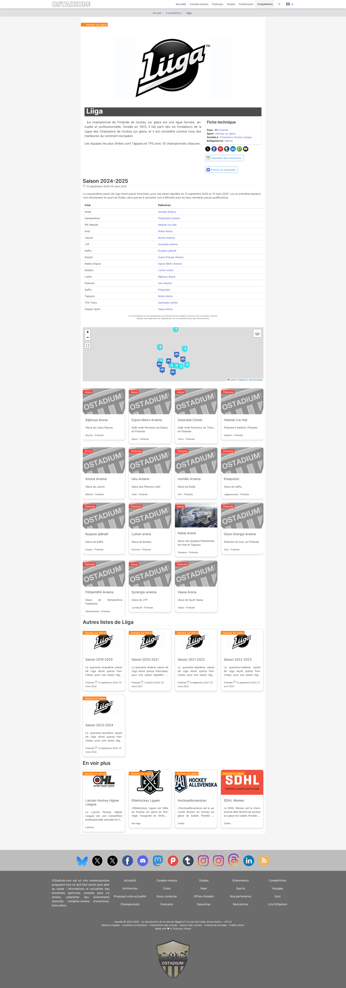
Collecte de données (216, 925)
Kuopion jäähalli (167, 250)
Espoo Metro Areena (170, 263)
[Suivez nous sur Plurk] (173, 865)
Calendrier (204, 904)
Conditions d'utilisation (134, 925)
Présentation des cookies (163, 925)
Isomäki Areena (167, 211)
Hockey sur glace (226, 133)
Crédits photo (236, 925)
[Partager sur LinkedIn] (233, 150)
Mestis (229, 140)
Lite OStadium (277, 904)
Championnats (130, 904)
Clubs (167, 888)
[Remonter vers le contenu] (173, 978)
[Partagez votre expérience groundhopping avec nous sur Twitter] (97, 865)
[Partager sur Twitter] (208, 150)
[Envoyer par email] (245, 150)
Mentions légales (111, 925)
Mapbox (242, 379)
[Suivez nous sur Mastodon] (158, 865)
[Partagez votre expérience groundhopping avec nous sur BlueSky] (82, 865)
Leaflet (232, 379)
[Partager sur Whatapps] (240, 150)
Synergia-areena (168, 244)
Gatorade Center (168, 302)
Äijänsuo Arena (166, 276)
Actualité (181, 4)
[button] (159, 364)
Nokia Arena (165, 231)
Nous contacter (167, 896)
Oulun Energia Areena (170, 256)
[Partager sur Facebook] (214, 150)
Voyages (277, 888)
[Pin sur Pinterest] (221, 150)
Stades (231, 4)
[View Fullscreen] (87, 345)
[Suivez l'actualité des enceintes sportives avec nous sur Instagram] (219, 865)
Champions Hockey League (236, 137)
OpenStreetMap (255, 379)
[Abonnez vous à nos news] (263, 865)
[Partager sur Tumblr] (227, 150)
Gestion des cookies (191, 925)
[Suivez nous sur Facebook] (128, 865)
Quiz (278, 896)
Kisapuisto (164, 289)
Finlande (223, 130)
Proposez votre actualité (130, 896)
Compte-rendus (199, 4)
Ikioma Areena (166, 237)
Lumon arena (165, 269)
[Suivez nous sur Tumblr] (188, 865)
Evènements (246, 4)
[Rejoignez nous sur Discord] (143, 865)
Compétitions (265, 4)
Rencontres (240, 904)
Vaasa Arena (165, 308)
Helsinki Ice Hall (167, 224)
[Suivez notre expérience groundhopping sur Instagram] (203, 865)
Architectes (130, 888)
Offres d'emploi (204, 896)
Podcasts (217, 4)
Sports (240, 888)
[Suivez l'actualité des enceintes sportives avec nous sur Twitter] (113, 865)
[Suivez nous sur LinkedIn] (249, 865)
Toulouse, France (182, 928)
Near (204, 888)
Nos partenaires (240, 896)
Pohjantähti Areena (169, 218)
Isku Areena (165, 282)
